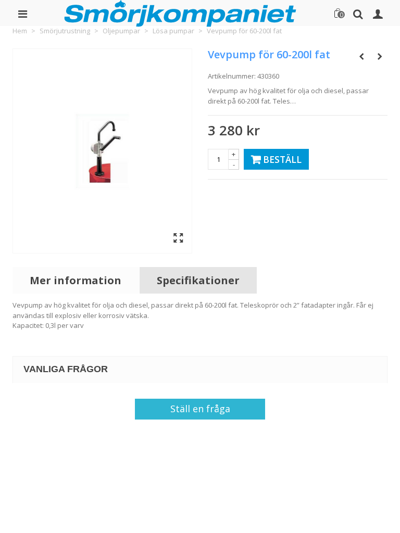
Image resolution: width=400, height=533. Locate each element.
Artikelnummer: (232, 76)
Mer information (75, 280)
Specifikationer (198, 280)
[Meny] (22, 13)
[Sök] (358, 13)
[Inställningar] (378, 13)
